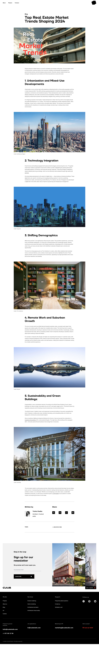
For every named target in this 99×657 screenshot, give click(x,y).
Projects (5, 600)
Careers (5, 613)
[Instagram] (83, 601)
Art (3, 610)
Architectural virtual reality (33, 610)
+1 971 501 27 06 (8, 633)
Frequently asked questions (61, 600)
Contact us (57, 604)
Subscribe (18, 576)
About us (5, 604)
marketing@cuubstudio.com (64, 628)
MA (73, 512)
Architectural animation (32, 607)
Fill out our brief (87, 628)
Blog (4, 607)
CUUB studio (55, 493)
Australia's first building (30, 420)
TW (60, 512)
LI (66, 512)
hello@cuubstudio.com (10, 629)
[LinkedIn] (89, 601)
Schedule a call (58, 607)
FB (53, 512)
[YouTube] (95, 601)
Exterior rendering (31, 600)
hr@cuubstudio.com (34, 628)
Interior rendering (31, 604)
